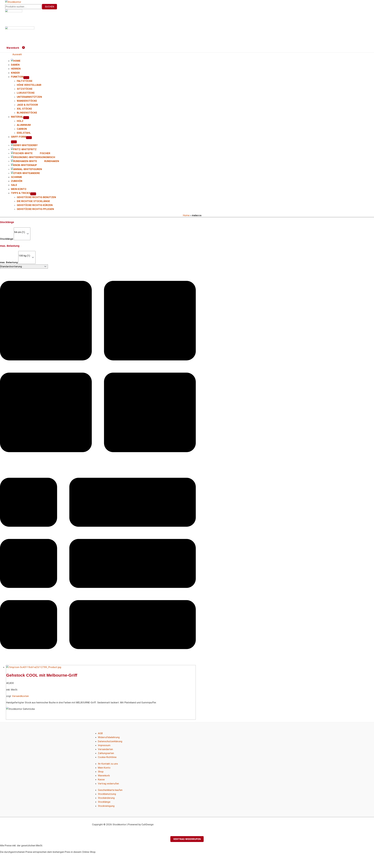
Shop (100, 771)
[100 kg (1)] (24, 255)
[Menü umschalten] (26, 77)
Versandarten (105, 749)
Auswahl (17, 54)
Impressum (104, 745)
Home (186, 215)
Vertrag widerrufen (108, 783)
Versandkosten (20, 696)
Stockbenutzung (107, 793)
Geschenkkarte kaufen (110, 790)
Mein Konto (104, 767)
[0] (19, 229)
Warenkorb (104, 775)
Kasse (101, 779)
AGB (100, 733)
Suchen (49, 6)
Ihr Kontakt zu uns (108, 763)
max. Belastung (9, 262)
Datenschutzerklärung (110, 741)
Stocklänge (6, 238)
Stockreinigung (106, 805)
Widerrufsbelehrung (109, 737)
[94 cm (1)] (19, 232)
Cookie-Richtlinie (107, 757)
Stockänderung (106, 797)
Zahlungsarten (106, 753)
